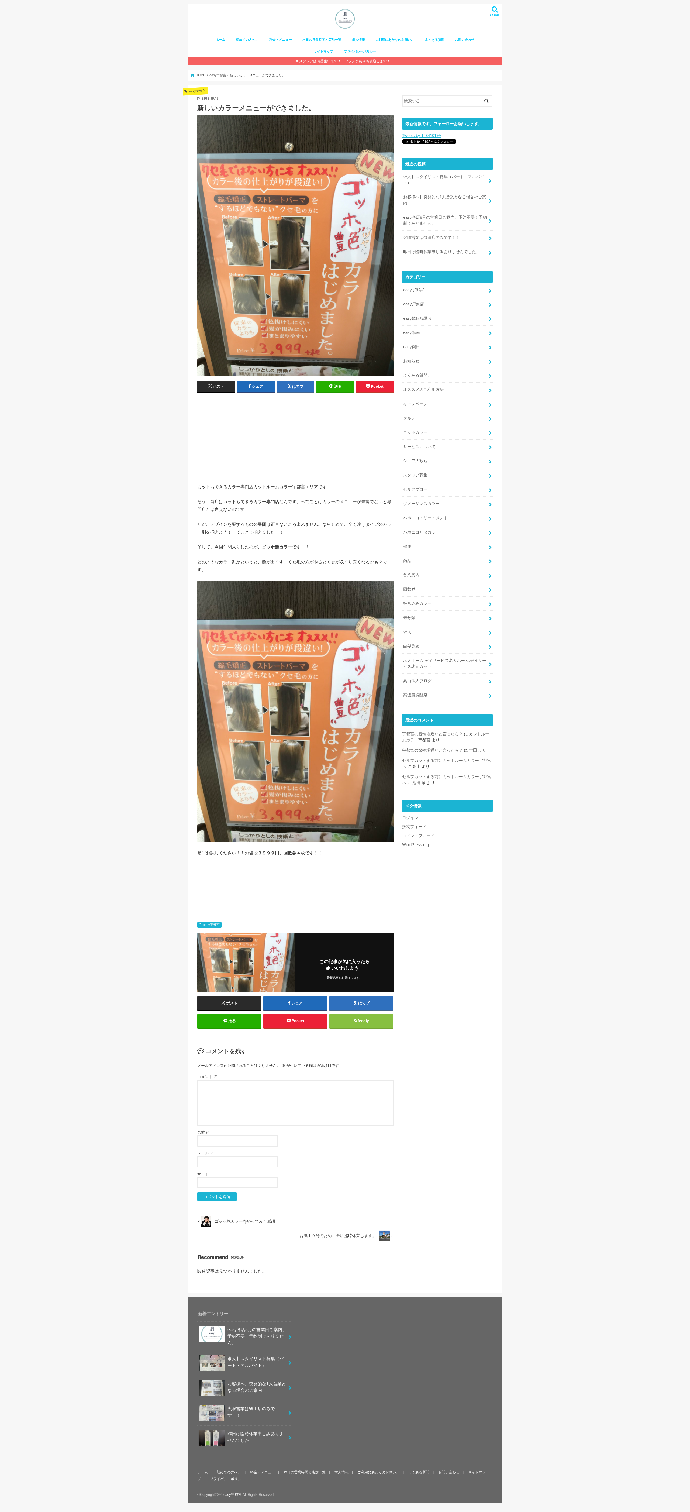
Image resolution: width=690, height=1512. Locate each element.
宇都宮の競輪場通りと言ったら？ (432, 734)
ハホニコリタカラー (421, 532)
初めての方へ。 (247, 40)
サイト (203, 1174)
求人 (407, 632)
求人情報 (358, 40)
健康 (407, 546)
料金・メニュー (280, 40)
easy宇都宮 (211, 925)
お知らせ (411, 361)
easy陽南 (411, 332)
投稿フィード (414, 826)
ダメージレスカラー (421, 503)
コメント (207, 1077)
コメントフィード (418, 836)
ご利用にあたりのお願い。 (394, 40)
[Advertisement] (295, 437)
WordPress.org (415, 845)
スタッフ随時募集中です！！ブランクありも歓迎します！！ (346, 61)
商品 (407, 561)
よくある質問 (434, 40)
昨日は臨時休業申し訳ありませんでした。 (441, 252)
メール (205, 1153)
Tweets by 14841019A (421, 135)
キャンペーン (415, 404)
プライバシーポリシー (360, 51)
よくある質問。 (417, 375)
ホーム (220, 40)
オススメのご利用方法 (423, 389)
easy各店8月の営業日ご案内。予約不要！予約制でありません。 (445, 220)
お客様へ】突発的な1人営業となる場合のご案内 (444, 200)
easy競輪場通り (417, 318)
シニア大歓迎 (415, 461)
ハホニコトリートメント (425, 518)
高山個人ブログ (417, 681)
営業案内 (411, 575)
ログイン (410, 818)
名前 (203, 1132)
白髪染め (411, 646)
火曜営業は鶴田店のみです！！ (431, 237)
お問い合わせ (464, 40)
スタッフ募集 (415, 475)
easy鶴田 (411, 347)
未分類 (409, 618)
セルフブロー (415, 489)
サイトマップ (323, 51)
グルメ (409, 418)
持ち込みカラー (417, 603)
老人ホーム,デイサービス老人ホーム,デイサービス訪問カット (444, 663)
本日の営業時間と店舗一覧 (321, 40)
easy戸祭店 (413, 304)
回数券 (409, 589)
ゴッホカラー (415, 432)
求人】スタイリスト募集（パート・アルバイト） (443, 180)
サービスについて (419, 447)
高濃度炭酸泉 (415, 695)
